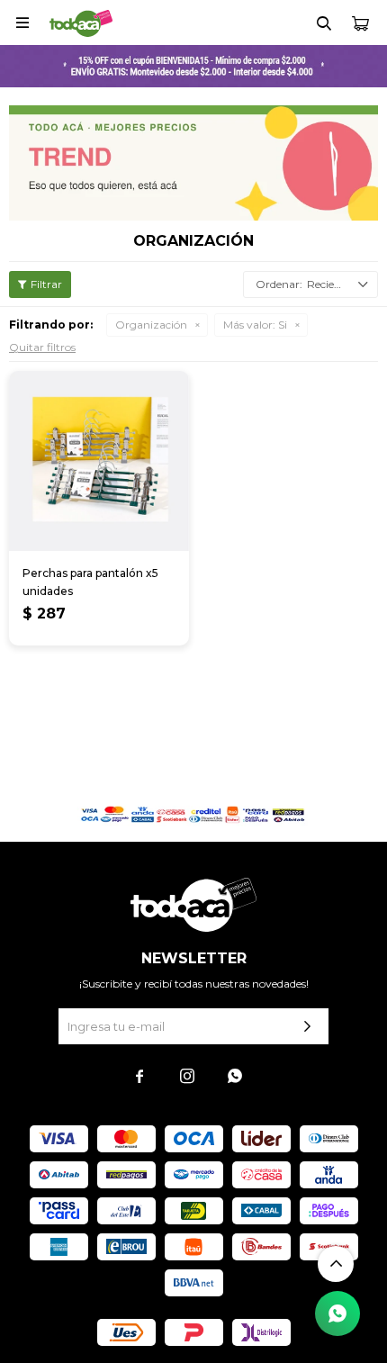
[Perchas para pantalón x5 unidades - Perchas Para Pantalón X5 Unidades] (99, 461)
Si (255, 324)
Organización (151, 324)
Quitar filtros (42, 347)
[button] (324, 22)
